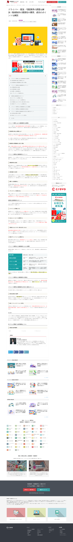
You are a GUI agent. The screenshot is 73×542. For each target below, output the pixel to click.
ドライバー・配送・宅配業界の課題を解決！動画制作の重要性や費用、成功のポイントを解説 (38, 5)
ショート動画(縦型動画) (57, 144)
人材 (54, 168)
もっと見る (46, 377)
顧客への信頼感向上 (16, 91)
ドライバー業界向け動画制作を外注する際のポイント (22, 111)
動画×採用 (55, 113)
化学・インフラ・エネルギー (57, 176)
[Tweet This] (10, 352)
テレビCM (55, 119)
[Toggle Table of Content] (45, 76)
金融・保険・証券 (56, 173)
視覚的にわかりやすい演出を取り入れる (20, 101)
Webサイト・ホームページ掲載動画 (59, 153)
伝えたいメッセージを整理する (19, 99)
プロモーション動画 (56, 139)
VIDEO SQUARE (19, 5)
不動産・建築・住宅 (56, 170)
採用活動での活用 (16, 89)
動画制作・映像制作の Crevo (11, 5)
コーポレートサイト (63, 533)
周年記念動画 (55, 147)
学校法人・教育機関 (56, 177)
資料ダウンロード (43, 489)
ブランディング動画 (22, 21)
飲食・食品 (55, 162)
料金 (28, 533)
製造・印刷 (55, 171)
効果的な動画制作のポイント (17, 96)
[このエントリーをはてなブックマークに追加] (26, 352)
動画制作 (23, 5)
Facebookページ (51, 530)
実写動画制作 (29, 530)
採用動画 (34, 21)
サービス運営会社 (62, 529)
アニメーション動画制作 (31, 529)
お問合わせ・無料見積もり (29, 489)
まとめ (12, 118)
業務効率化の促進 (16, 87)
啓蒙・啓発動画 (55, 145)
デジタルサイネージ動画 (57, 142)
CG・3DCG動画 (55, 150)
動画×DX (54, 110)
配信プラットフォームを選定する (19, 103)
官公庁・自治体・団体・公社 (57, 179)
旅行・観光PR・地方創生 (57, 159)
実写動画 (54, 156)
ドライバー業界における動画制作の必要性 (20, 78)
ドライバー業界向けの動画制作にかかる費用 (20, 106)
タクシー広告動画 (56, 130)
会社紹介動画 (55, 121)
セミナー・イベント (40, 529)
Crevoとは (38, 530)
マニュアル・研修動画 (29, 21)
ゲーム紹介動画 (55, 136)
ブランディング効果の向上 (18, 93)
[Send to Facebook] (16, 352)
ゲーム (54, 165)
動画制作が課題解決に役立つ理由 (19, 82)
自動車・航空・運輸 (56, 174)
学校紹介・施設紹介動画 (57, 133)
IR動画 (54, 148)
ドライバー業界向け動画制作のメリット (19, 85)
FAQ (38, 533)
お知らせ (61, 530)
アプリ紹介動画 (55, 138)
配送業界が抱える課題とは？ (18, 80)
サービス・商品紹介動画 (57, 122)
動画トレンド (55, 112)
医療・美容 (55, 167)
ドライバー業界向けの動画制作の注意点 (19, 109)
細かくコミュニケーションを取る (19, 115)
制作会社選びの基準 (16, 113)
